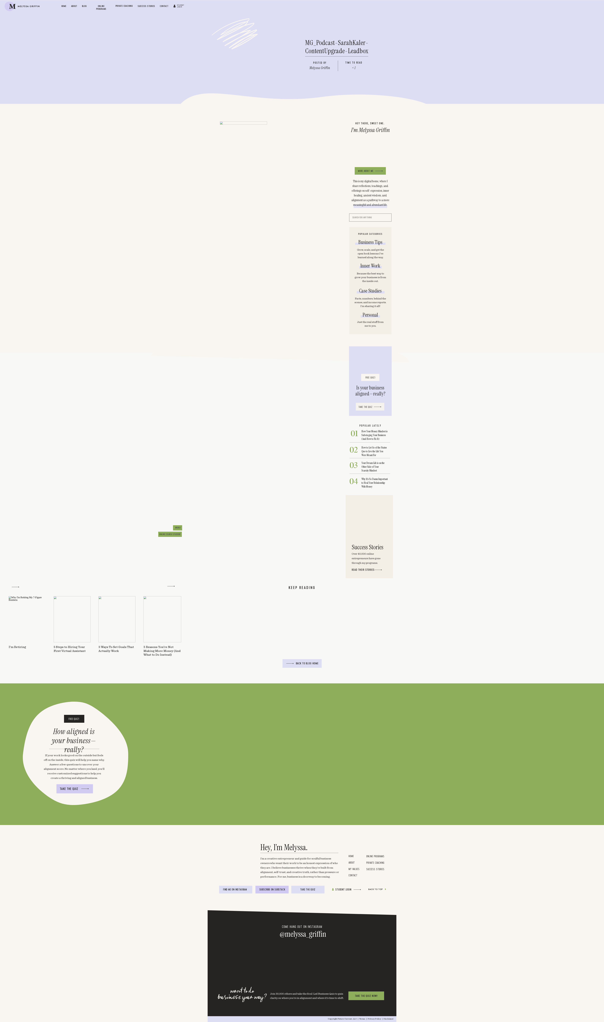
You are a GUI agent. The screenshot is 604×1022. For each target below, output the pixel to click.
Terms (362, 1019)
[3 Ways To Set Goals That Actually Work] (116, 619)
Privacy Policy (374, 1019)
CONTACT (353, 875)
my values (355, 868)
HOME (351, 856)
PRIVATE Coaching (375, 862)
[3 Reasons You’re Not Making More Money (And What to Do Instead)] (162, 619)
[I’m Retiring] (27, 619)
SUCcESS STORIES (375, 869)
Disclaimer (388, 1019)
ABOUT (352, 862)
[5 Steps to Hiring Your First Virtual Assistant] (72, 619)
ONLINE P (370, 856)
